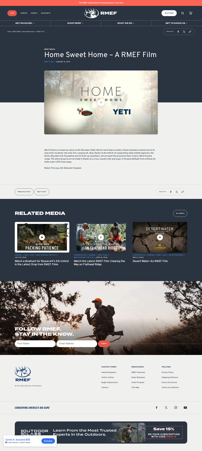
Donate (24, 13)
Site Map (135, 387)
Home (9, 32)
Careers (105, 387)
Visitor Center (107, 377)
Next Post (42, 192)
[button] (178, 31)
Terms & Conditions (170, 387)
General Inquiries (108, 372)
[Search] (183, 13)
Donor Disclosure (169, 382)
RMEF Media (17, 32)
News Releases (138, 377)
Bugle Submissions (109, 382)
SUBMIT (104, 344)
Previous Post (24, 192)
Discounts (45, 13)
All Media (180, 213)
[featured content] (101, 432)
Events (34, 13)
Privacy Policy (168, 372)
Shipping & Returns (170, 377)
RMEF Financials (138, 372)
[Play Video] (101, 102)
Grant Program (137, 382)
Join (12, 13)
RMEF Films (49, 62)
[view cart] (191, 13)
